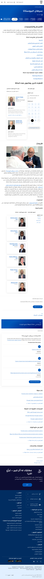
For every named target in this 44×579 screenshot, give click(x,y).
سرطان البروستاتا (33, 11)
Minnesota (38, 220)
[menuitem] (39, 19)
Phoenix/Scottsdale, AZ (34, 95)
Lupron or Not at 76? (36, 349)
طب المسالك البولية (37, 61)
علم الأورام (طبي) (38, 67)
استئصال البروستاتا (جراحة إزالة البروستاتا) (34, 415)
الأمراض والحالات (38, 7)
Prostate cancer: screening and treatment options (32, 430)
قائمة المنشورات (33, 203)
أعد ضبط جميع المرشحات (34, 127)
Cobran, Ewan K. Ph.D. (14, 232)
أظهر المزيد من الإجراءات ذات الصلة (35, 422)
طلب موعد (39, 14)
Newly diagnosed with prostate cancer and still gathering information (26, 373)
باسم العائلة (30, 101)
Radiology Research (37, 75)
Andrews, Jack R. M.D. (14, 219)
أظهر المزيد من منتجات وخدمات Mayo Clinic (33, 452)
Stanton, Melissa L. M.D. (13, 257)
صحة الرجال (40, 55)
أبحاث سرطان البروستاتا (12, 171)
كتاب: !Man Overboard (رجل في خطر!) (35, 449)
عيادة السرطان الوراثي (37, 70)
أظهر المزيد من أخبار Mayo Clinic (36, 440)
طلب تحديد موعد (37, 306)
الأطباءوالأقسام (15, 19)
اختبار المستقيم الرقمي (38, 397)
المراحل (26, 19)
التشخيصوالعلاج (33, 19)
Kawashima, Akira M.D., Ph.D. (14, 244)
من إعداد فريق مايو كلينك (37, 298)
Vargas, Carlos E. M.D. (14, 270)
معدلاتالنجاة (21, 19)
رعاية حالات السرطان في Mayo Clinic (33, 52)
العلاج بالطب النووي (37, 46)
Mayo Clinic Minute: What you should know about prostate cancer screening (26, 434)
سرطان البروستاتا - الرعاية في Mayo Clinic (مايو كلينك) (31, 301)
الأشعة (41, 40)
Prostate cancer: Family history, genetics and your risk (31, 437)
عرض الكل (39, 222)
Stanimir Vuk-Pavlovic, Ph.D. (19, 121)
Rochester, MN (33, 98)
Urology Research (38, 78)
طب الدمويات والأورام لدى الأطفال (34, 58)
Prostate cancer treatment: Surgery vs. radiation (32, 393)
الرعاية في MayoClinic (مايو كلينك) (6, 19)
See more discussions (34, 381)
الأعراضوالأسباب (39, 19)
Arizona (39, 216)
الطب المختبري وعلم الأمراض (35, 43)
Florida (39, 218)
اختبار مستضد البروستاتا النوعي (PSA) (35, 412)
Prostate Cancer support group (14, 340)
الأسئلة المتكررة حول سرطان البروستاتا (35, 400)
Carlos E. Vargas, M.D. (19, 98)
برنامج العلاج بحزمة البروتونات (35, 49)
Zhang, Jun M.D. (14, 282)
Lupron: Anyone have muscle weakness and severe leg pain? (28, 361)
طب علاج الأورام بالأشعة (36, 64)
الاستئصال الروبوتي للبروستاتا (37, 418)
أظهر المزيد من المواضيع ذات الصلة (35, 403)
